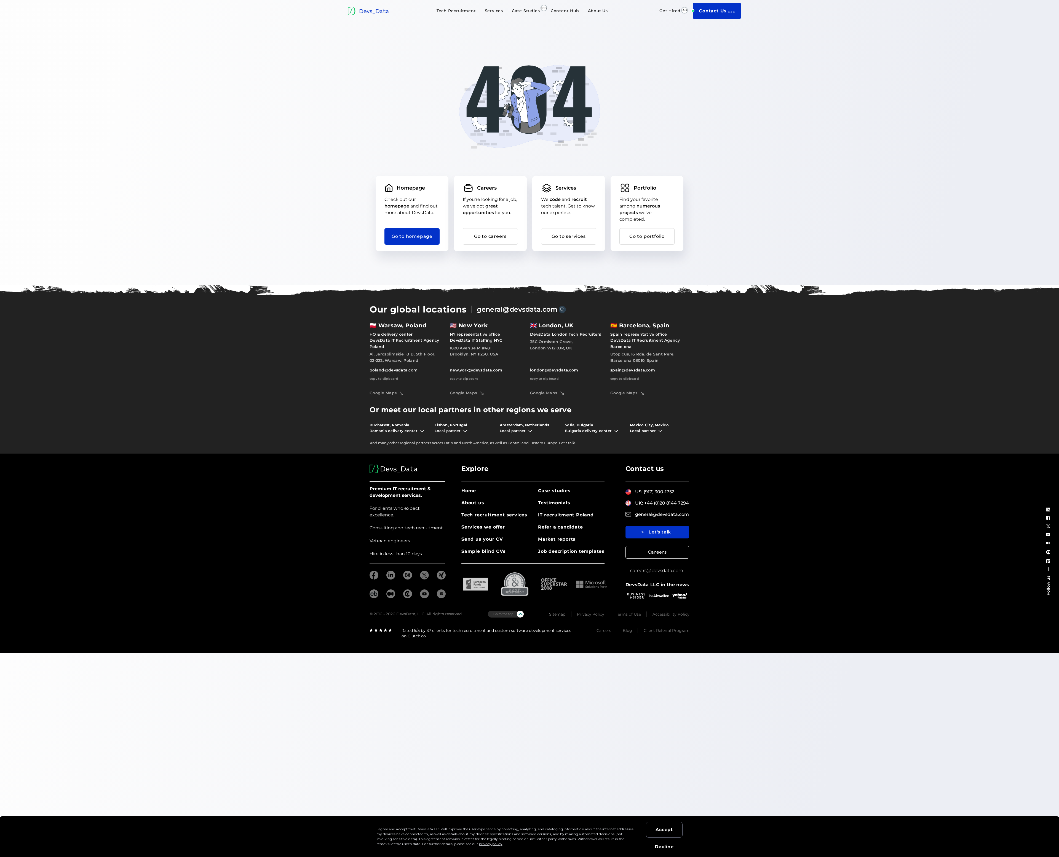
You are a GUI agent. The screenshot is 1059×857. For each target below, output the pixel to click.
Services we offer (483, 527)
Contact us (644, 469)
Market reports (557, 539)
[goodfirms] (441, 596)
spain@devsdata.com (632, 370)
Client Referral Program (666, 630)
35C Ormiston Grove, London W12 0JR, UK (551, 344)
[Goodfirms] (1048, 561)
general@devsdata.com (517, 309)
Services (494, 10)
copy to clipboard (384, 379)
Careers (657, 552)
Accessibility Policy (670, 614)
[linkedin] (390, 578)
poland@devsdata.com (394, 370)
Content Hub (565, 10)
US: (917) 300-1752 (654, 491)
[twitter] (424, 578)
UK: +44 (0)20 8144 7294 (662, 503)
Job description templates (571, 551)
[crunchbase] (374, 596)
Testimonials (554, 502)
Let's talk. (567, 443)
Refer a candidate (560, 527)
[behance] (407, 578)
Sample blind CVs (483, 551)
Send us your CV (482, 539)
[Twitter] (1048, 526)
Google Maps (383, 392)
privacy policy (490, 844)
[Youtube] (1048, 534)
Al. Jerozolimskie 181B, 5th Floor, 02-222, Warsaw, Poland (402, 357)
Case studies (554, 490)
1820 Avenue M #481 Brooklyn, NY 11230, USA (474, 351)
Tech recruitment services (494, 515)
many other (388, 443)
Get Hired (670, 10)
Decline (664, 846)
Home (468, 490)
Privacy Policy (590, 614)
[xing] (441, 578)
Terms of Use (628, 614)
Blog (627, 630)
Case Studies (526, 10)
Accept (664, 829)
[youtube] (424, 596)
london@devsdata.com (554, 370)
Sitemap (557, 614)
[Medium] (1048, 543)
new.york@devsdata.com (476, 370)
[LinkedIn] (1048, 509)
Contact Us (713, 11)
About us (472, 502)
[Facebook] (1048, 518)
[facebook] (374, 578)
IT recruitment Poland (566, 515)
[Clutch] (1048, 552)
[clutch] (407, 596)
